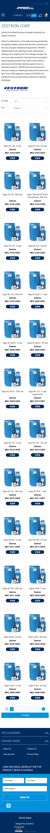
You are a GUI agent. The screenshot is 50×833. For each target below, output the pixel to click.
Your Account (9, 754)
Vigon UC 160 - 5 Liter (12, 146)
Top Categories (10, 733)
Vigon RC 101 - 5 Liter (12, 443)
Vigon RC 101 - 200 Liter (12, 491)
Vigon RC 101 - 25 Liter (37, 443)
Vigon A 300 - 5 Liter (37, 588)
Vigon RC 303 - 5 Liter (12, 540)
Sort (2, 108)
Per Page (4, 101)
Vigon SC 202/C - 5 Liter (12, 343)
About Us (7, 748)
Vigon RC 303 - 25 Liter (37, 540)
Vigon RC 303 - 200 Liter (12, 588)
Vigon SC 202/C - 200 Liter (12, 391)
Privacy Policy (33, 754)
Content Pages (10, 741)
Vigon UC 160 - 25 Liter (37, 146)
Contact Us (31, 748)
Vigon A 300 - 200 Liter (37, 637)
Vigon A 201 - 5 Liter (12, 685)
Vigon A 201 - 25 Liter (37, 685)
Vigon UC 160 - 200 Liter (12, 194)
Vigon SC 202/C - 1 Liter (37, 294)
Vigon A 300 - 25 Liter (12, 637)
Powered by (19, 829)
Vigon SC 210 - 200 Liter (12, 294)
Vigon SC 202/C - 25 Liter (37, 343)
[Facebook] (8, 806)
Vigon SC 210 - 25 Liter (37, 246)
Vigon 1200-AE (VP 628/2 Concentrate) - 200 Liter (37, 196)
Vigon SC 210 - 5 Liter (12, 246)
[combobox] (30, 101)
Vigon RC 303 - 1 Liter (37, 491)
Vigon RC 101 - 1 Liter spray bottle (37, 393)
